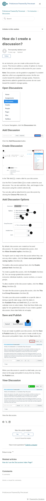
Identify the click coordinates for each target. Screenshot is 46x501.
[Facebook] (3, 422)
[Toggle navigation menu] (40, 4)
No (28, 434)
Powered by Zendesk (37, 499)
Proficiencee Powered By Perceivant (13, 11)
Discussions (6, 13)
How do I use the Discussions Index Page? (17, 462)
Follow (6, 56)
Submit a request (31, 445)
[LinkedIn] (9, 422)
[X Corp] (6, 422)
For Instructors (32, 11)
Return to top (7, 452)
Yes (17, 434)
